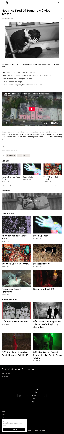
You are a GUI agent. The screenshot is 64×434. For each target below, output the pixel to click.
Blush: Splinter (28, 177)
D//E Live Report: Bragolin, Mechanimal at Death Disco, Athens (47, 355)
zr (16, 150)
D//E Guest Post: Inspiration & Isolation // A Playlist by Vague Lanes (47, 324)
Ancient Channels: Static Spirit (11, 178)
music (3, 150)
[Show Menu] (2, 2)
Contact (4, 417)
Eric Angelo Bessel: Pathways (11, 290)
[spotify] (22, 369)
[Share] (61, 18)
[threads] (12, 369)
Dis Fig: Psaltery (41, 263)
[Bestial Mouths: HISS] (47, 278)
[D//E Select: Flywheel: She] (16, 310)
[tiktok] (25, 369)
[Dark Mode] (58, 2)
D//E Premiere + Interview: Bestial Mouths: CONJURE (15, 353)
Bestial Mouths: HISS (43, 289)
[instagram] (9, 369)
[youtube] (16, 369)
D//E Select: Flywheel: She (15, 321)
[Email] (24, 155)
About (3, 414)
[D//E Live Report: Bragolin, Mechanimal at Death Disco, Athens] (47, 341)
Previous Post (7, 186)
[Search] (62, 2)
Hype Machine (6, 373)
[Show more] (28, 155)
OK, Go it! (14, 429)
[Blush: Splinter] (32, 169)
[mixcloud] (29, 369)
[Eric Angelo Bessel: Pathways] (16, 278)
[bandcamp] (19, 369)
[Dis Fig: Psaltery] (47, 253)
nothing (8, 150)
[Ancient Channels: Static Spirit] (11, 169)
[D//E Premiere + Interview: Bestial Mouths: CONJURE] (16, 341)
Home (3, 411)
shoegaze (13, 150)
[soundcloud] (33, 369)
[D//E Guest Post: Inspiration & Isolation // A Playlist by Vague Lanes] (47, 310)
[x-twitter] (6, 369)
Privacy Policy (6, 420)
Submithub (5, 376)
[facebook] (2, 369)
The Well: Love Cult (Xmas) (51, 178)
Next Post (58, 186)
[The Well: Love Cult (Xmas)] (53, 169)
